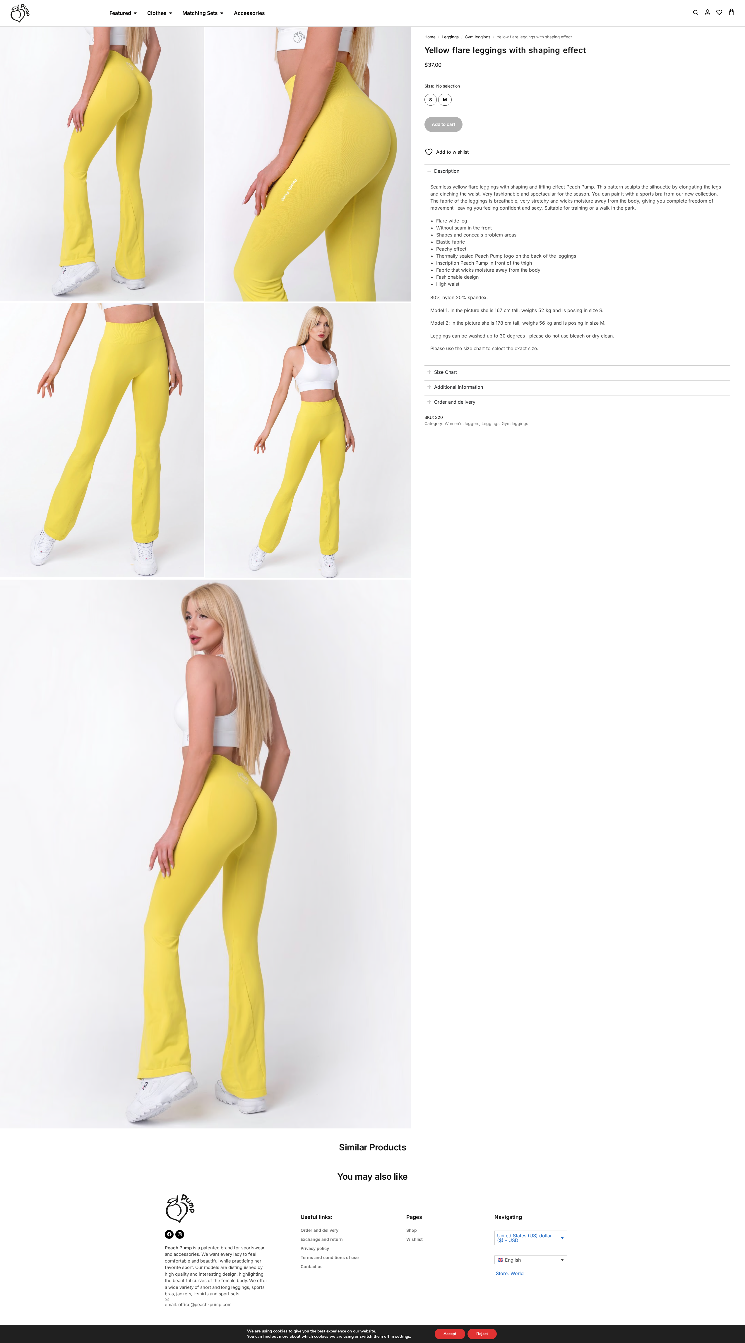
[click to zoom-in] (308, 164)
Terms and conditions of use (330, 1257)
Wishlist (414, 1239)
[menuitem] (530, 1259)
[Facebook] (169, 1234)
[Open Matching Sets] (222, 13)
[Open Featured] (135, 13)
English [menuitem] (513, 1260)
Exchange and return (322, 1239)
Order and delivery (319, 1230)
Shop (411, 1230)
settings (402, 1336)
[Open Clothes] (170, 13)
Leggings (450, 37)
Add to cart (443, 124)
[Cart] (731, 12)
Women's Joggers (462, 423)
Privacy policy (315, 1248)
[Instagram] (179, 1234)
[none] (530, 1259)
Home (430, 37)
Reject (482, 1334)
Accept (449, 1334)
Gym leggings (477, 37)
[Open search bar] (696, 12)
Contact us (312, 1266)
